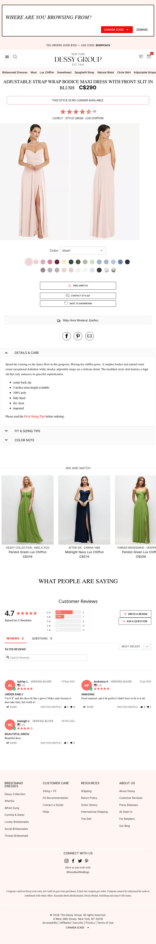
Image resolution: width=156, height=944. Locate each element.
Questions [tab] (40, 638)
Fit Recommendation (55, 797)
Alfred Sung (12, 807)
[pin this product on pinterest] (78, 336)
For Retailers (127, 818)
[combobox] (80, 250)
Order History (89, 804)
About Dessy (127, 791)
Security (78, 922)
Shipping (86, 791)
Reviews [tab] (13, 638)
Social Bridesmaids (16, 828)
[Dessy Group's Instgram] (67, 860)
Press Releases (128, 804)
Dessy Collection (15, 794)
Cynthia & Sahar (15, 814)
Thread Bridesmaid (16, 835)
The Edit (86, 818)
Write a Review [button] (137, 614)
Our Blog (124, 825)
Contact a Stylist (53, 804)
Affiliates (65, 922)
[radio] (63, 111)
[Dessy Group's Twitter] (81, 860)
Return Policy (89, 797)
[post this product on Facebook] (66, 336)
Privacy (90, 922)
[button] (35, 182)
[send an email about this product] (89, 336)
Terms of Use (105, 922)
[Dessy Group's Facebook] (74, 860)
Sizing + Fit (49, 791)
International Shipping (94, 811)
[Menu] (7, 57)
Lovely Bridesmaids (17, 821)
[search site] (15, 57)
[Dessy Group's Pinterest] (88, 860)
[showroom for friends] (141, 57)
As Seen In (125, 811)
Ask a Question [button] (137, 621)
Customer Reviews (130, 797)
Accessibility (50, 922)
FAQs (46, 811)
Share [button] (13, 707)
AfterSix (9, 800)
